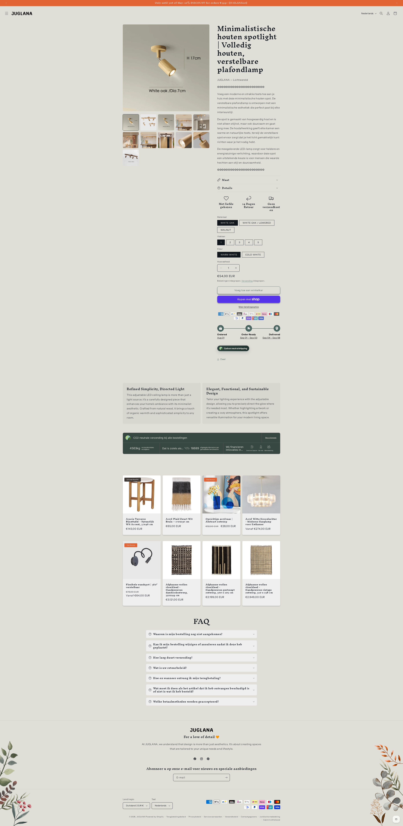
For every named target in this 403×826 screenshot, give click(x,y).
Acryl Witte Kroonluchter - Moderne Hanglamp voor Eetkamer (261, 522)
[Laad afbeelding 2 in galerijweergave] (148, 122)
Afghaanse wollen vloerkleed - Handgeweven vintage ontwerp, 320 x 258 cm (259, 588)
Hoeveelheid (223, 261)
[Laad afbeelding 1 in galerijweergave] (131, 122)
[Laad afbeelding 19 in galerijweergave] (131, 140)
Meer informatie (270, 438)
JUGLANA (141, 817)
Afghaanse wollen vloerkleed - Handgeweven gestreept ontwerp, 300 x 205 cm (220, 588)
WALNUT (226, 229)
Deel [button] (222, 359)
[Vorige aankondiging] (6, 3)
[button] (6, 13)
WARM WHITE (229, 254)
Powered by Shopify (155, 817)
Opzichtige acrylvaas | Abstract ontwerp (219, 520)
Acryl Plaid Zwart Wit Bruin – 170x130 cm (179, 520)
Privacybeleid (195, 817)
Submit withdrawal (271, 820)
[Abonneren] (226, 777)
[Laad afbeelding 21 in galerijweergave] (166, 140)
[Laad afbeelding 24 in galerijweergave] (131, 158)
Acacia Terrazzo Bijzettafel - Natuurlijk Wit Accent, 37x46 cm (140, 522)
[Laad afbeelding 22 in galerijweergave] (184, 140)
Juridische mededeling (270, 817)
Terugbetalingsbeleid (176, 817)
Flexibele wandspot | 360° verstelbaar (142, 586)
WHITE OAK (228, 222)
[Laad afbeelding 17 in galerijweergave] (184, 122)
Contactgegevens (249, 817)
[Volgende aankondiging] (396, 3)
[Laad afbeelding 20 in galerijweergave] (148, 140)
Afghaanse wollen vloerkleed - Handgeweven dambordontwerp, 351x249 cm (177, 590)
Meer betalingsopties (249, 307)
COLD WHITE (253, 254)
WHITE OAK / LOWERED (257, 222)
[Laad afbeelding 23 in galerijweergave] (201, 140)
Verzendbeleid (231, 817)
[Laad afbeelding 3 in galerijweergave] (166, 122)
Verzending (247, 281)
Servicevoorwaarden (213, 817)
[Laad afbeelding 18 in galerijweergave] (201, 122)
